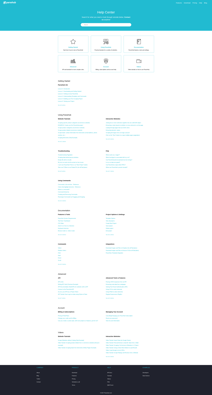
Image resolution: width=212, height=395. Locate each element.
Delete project (109, 228)
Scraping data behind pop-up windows (68, 157)
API (59, 278)
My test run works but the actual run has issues (71, 162)
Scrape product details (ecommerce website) (70, 130)
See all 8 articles (61, 105)
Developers (146, 372)
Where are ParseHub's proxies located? (116, 167)
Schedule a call (76, 382)
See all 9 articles (61, 171)
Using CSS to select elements (114, 289)
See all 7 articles (61, 298)
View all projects (110, 221)
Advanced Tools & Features (115, 278)
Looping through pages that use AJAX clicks (118, 127)
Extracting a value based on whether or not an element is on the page (124, 125)
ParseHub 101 (63, 85)
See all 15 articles (62, 234)
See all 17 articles (110, 171)
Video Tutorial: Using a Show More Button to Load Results (121, 347)
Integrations (110, 244)
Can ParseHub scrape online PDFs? (116, 165)
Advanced (62, 274)
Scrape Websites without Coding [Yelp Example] (71, 340)
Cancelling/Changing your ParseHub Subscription (119, 315)
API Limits (61, 282)
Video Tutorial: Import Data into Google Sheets (118, 340)
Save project (109, 226)
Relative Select (62, 250)
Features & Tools (64, 214)
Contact (39, 382)
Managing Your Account (114, 312)
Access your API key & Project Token (68, 291)
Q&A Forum (110, 385)
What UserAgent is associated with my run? (118, 157)
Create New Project (111, 223)
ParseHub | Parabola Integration (114, 253)
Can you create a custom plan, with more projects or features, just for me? (78, 320)
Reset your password (111, 318)
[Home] (9, 3)
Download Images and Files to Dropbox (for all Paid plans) (121, 248)
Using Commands (64, 180)
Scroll (59, 260)
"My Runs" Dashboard (64, 221)
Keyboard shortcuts (63, 228)
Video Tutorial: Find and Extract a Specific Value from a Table (122, 342)
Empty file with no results (64, 160)
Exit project (109, 230)
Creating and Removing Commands (67, 194)
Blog (205, 3)
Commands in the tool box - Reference (68, 184)
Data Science (146, 375)
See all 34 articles (110, 139)
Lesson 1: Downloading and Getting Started (69, 91)
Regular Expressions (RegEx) (114, 294)
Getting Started (64, 81)
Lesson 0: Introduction (64, 89)
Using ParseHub (64, 115)
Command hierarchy (63, 192)
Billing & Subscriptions (66, 312)
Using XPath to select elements (114, 291)
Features (179, 3)
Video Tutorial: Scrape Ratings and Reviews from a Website (122, 352)
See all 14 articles (62, 200)
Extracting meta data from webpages (116, 284)
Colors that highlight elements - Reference (69, 187)
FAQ (107, 151)
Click (59, 253)
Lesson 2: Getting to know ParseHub (68, 93)
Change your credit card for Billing (67, 318)
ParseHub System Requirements (67, 218)
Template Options (110, 218)
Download (187, 3)
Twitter (38, 379)
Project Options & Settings (115, 214)
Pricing (194, 3)
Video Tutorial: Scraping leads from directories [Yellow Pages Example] (77, 347)
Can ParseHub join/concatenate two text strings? (119, 160)
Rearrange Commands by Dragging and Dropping (71, 197)
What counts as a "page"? (113, 155)
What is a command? (63, 189)
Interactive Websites (113, 119)
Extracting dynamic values (113, 130)
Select (59, 248)
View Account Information (113, 320)
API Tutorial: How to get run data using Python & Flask (72, 294)
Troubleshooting (64, 151)
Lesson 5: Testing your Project (66, 101)
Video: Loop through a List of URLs (115, 350)
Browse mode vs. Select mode (66, 230)
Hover (59, 258)
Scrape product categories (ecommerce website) (71, 127)
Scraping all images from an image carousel (118, 132)
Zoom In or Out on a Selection (66, 226)
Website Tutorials (64, 119)
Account (61, 308)
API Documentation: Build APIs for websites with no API (73, 287)
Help (200, 3)
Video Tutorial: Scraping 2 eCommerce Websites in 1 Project (122, 345)
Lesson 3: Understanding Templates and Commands (72, 96)
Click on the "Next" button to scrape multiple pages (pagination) (123, 135)
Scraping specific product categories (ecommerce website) (74, 122)
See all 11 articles (62, 141)
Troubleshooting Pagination (65, 155)
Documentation (64, 211)
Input (59, 255)
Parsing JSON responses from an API (116, 282)
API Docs (109, 372)
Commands (62, 244)
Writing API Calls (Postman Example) (68, 284)
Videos (61, 332)
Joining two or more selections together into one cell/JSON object (123, 122)
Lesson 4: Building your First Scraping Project (70, 98)
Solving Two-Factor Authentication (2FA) (116, 287)
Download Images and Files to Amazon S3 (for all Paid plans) (122, 250)
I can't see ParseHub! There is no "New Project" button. (73, 165)
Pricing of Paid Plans (63, 315)
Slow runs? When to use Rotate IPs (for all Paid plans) (72, 167)
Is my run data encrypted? (113, 162)
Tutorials (109, 375)
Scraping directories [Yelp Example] (67, 137)
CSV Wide (61, 223)
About (38, 372)
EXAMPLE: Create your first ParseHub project (70, 125)
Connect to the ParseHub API (66, 289)
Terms (73, 385)
